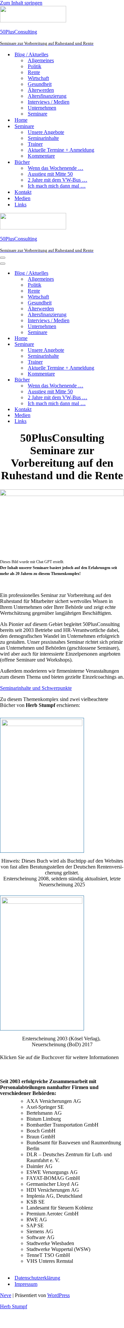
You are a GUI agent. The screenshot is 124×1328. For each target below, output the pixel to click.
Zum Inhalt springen (21, 3)
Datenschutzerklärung (37, 1278)
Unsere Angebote (46, 132)
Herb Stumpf (13, 1306)
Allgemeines (41, 60)
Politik (34, 66)
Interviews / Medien (48, 102)
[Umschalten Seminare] (116, 344)
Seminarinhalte (43, 138)
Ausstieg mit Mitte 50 (50, 174)
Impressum (26, 1284)
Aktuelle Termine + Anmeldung (61, 150)
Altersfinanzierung (47, 96)
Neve (5, 1295)
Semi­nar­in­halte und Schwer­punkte (36, 688)
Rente (34, 72)
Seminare (37, 114)
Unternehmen (42, 108)
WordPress (58, 1295)
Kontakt (23, 192)
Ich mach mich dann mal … (57, 186)
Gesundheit (40, 84)
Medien (22, 198)
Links (20, 204)
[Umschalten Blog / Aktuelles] (116, 273)
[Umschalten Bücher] (116, 380)
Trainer (35, 144)
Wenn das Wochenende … (55, 168)
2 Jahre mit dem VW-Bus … (57, 180)
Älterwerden (41, 90)
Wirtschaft (38, 78)
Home (21, 120)
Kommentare (41, 156)
